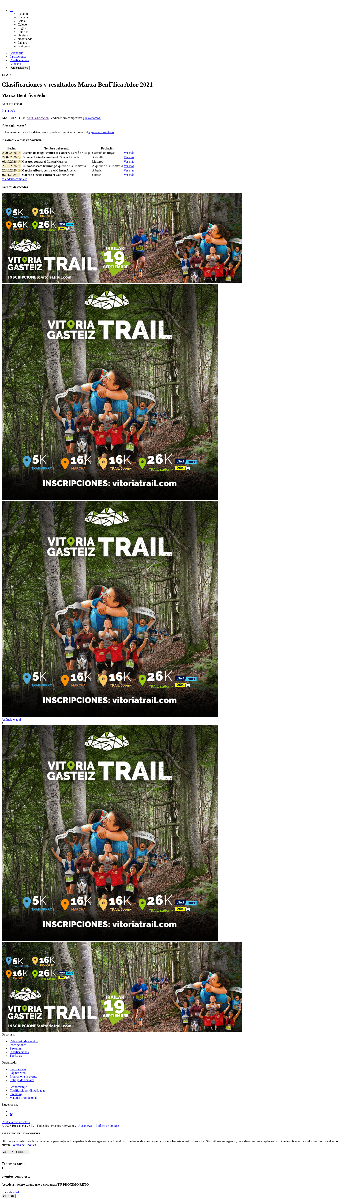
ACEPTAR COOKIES (15, 1152)
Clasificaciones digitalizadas (27, 1090)
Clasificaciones (19, 60)
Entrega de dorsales (22, 1080)
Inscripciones (18, 56)
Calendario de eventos (24, 1041)
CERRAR (8, 1196)
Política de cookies (107, 1125)
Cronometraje (18, 1087)
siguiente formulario (101, 132)
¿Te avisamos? (92, 118)
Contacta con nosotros (16, 1122)
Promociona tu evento (23, 1076)
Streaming (16, 1048)
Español (23, 13)
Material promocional (23, 1097)
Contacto (15, 63)
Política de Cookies (23, 1145)
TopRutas (16, 1055)
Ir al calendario (11, 1192)
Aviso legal (85, 1125)
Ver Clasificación (38, 118)
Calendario (16, 53)
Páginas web (18, 1073)
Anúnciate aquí (11, 719)
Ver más (129, 152)
